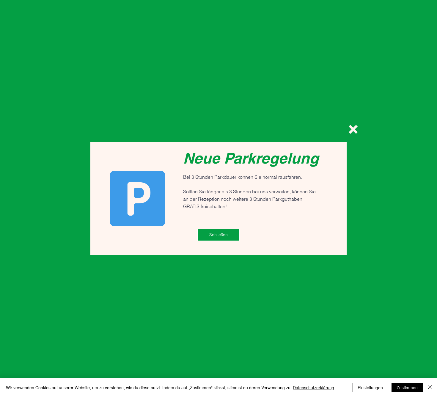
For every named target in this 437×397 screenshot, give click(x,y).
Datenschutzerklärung (313, 387)
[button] (353, 129)
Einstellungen (370, 387)
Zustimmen (407, 387)
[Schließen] (429, 387)
